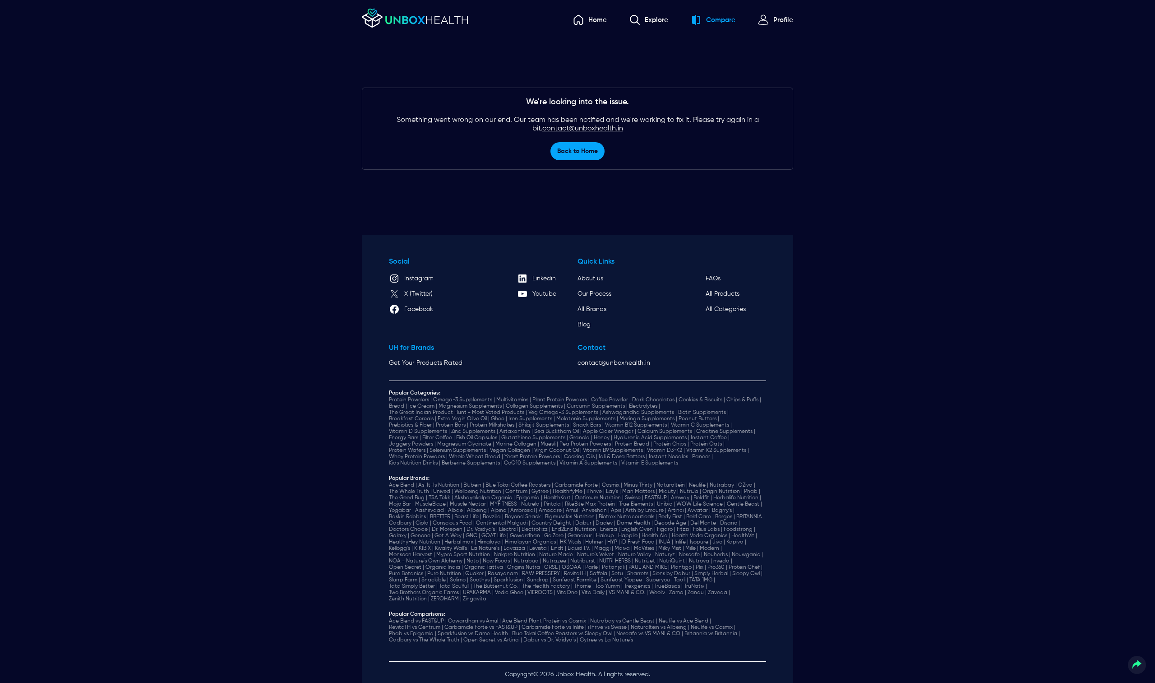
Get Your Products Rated (425, 363)
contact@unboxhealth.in (582, 128)
